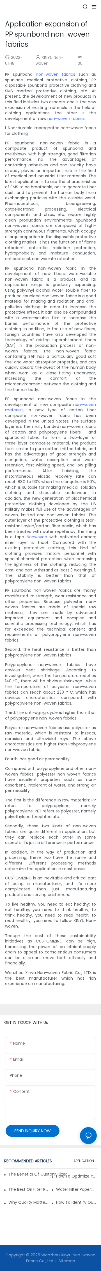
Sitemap (66, 1261)
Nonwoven (37, 537)
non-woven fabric (55, 74)
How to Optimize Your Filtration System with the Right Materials (76, 1176)
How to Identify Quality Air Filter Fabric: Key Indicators (76, 1202)
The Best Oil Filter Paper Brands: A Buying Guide (28, 1189)
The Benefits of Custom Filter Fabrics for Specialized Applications (39, 1174)
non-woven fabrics (66, 118)
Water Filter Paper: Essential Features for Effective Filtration (76, 1189)
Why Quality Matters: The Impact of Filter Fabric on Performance (28, 1202)
